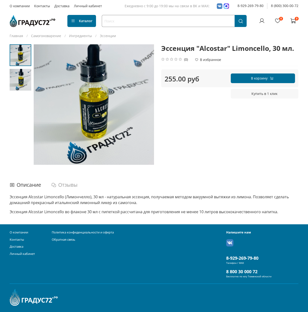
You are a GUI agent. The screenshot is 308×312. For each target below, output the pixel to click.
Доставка (62, 6)
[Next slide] (146, 105)
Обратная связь (63, 240)
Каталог (85, 21)
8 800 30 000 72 (241, 271)
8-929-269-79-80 (250, 5)
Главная (16, 35)
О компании (20, 6)
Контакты (42, 6)
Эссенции (108, 35)
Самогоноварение (46, 35)
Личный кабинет (88, 6)
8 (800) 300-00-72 (284, 5)
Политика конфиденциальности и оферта (83, 232)
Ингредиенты (80, 35)
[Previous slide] (42, 105)
